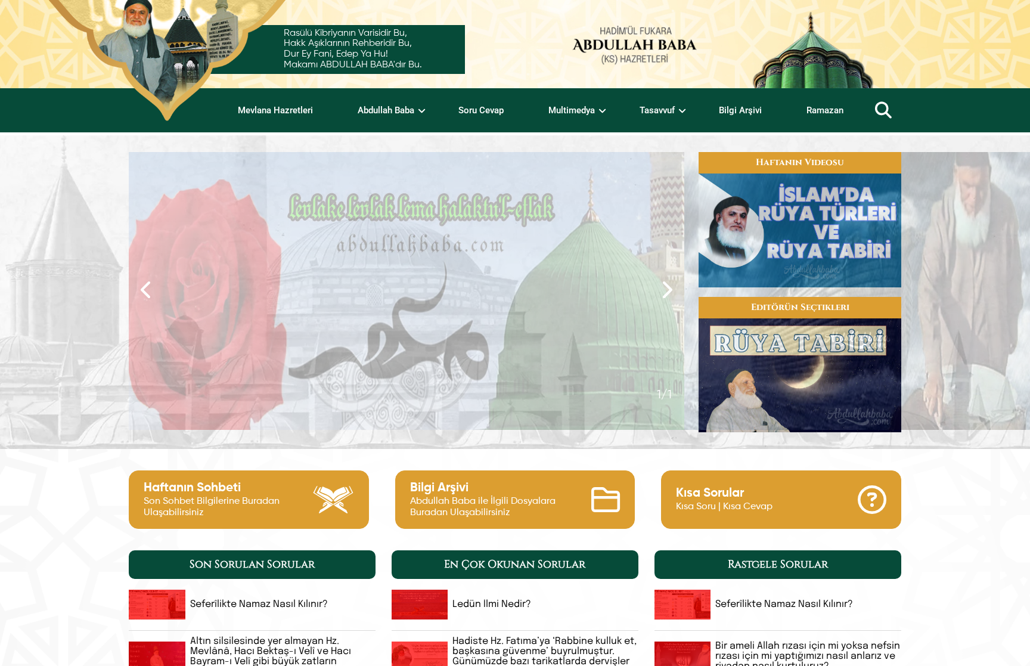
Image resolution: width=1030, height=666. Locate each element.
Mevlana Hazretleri (275, 110)
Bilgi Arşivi (740, 110)
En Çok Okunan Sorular (514, 564)
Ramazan (824, 110)
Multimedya (571, 110)
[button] (371, 415)
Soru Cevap (481, 110)
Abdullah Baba (386, 110)
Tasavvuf (657, 110)
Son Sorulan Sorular (252, 564)
